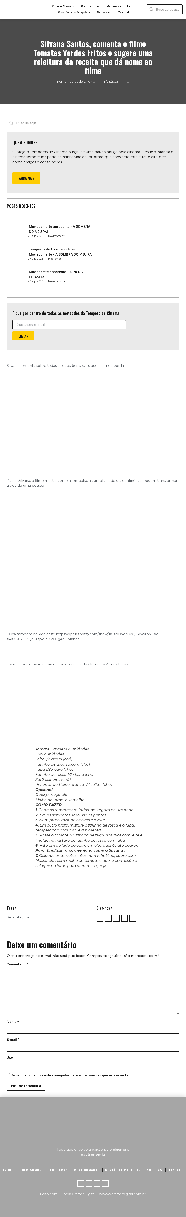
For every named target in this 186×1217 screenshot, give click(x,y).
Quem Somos (63, 6)
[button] (26, 178)
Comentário (17, 964)
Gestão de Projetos (74, 12)
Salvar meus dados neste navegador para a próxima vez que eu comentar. (70, 1075)
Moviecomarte (118, 6)
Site (10, 1057)
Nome (13, 1021)
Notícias (104, 12)
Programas (90, 6)
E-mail (13, 1039)
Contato (124, 12)
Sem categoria (18, 917)
